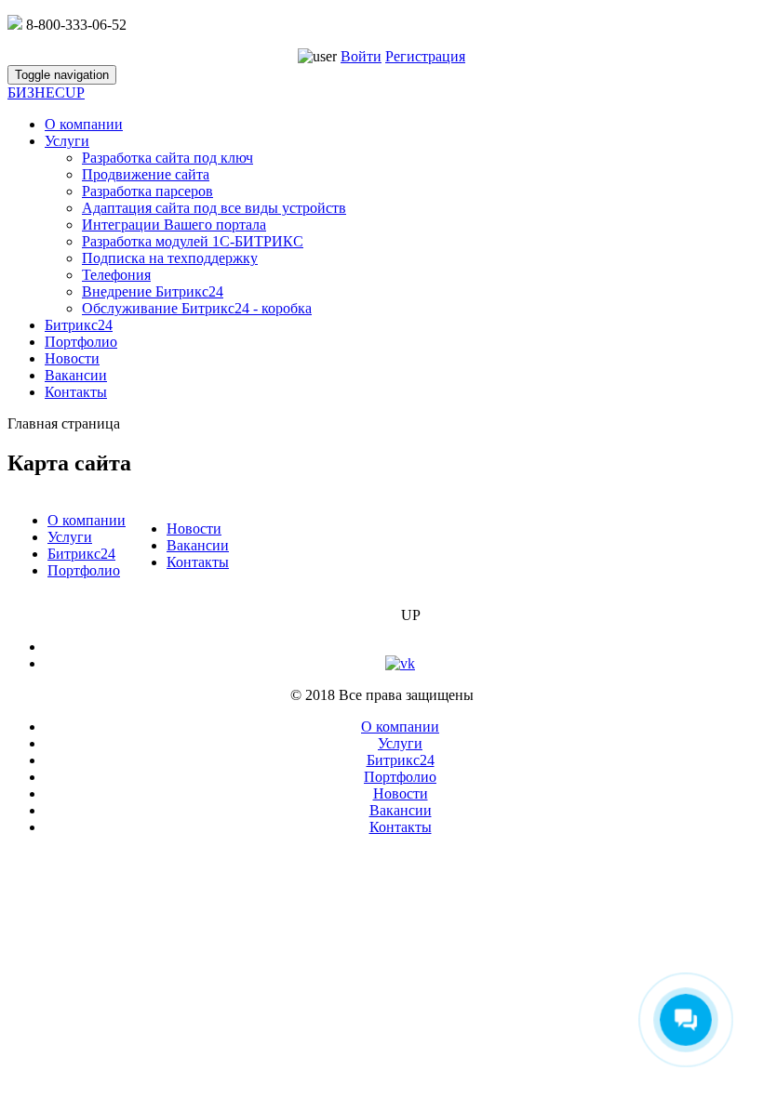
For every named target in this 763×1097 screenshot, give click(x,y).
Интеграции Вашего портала (174, 224)
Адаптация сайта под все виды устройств (214, 208)
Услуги (67, 141)
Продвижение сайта (145, 174)
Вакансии (76, 375)
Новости (72, 358)
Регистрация (425, 56)
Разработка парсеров (147, 191)
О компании (84, 124)
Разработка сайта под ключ (167, 157)
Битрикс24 (79, 325)
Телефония (116, 275)
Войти (361, 56)
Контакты (76, 392)
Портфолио (81, 342)
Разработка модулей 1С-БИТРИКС (192, 241)
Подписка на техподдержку (170, 258)
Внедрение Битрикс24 (152, 291)
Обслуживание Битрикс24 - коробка (197, 308)
